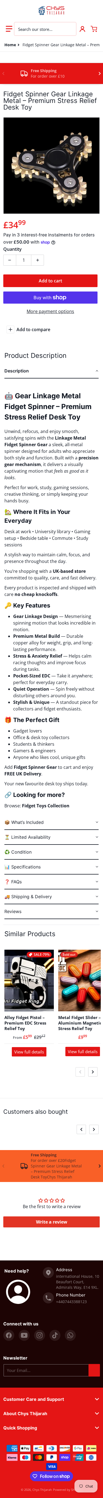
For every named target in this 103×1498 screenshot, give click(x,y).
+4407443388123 (71, 1301)
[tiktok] (54, 1335)
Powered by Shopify (67, 1490)
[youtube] (24, 1335)
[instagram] (39, 1335)
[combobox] (45, 29)
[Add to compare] (46, 1004)
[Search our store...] (69, 29)
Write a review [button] (51, 1222)
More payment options (50, 311)
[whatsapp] (70, 1335)
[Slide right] (99, 73)
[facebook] (8, 1335)
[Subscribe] (94, 1370)
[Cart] (94, 29)
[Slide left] (3, 73)
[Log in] (82, 29)
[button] (9, 28)
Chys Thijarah (42, 1490)
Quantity (12, 249)
